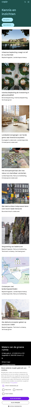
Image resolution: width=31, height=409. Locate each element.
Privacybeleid (13, 382)
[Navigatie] (28, 2)
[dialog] (15, 387)
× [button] (29, 367)
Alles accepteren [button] (15, 398)
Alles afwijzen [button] (15, 402)
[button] (15, 406)
